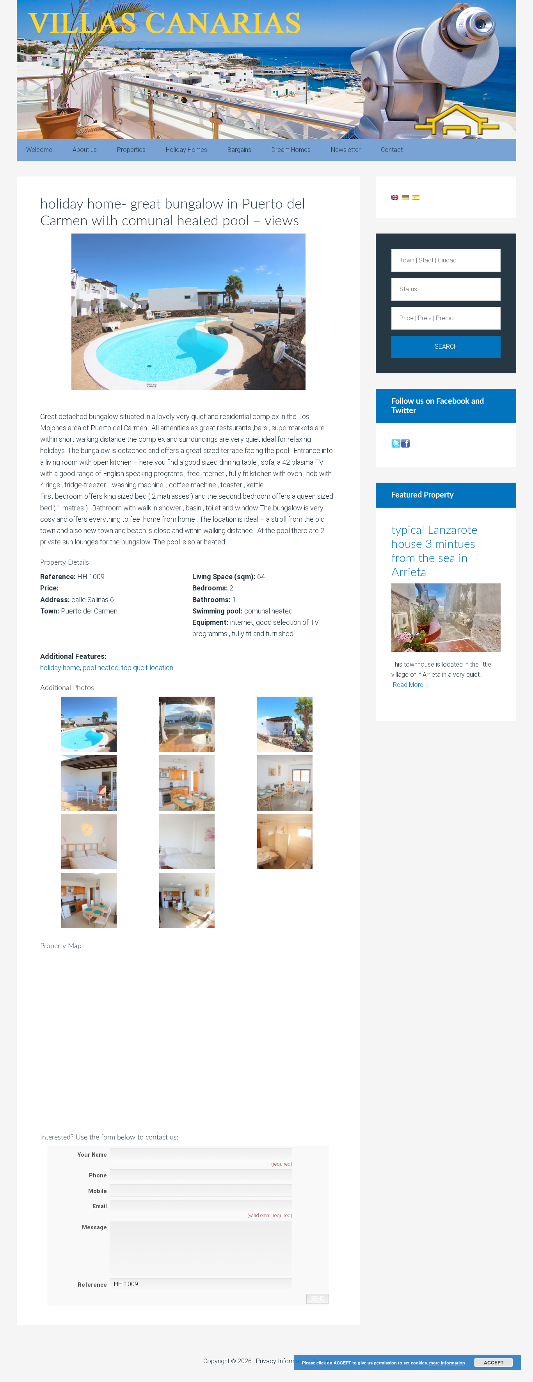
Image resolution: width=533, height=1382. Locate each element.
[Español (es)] (415, 197)
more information (447, 1363)
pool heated (101, 667)
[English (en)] (394, 197)
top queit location (147, 667)
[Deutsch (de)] (405, 197)
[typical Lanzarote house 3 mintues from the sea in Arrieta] (446, 619)
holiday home (60, 667)
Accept (493, 1362)
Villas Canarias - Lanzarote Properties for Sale (266, 69)
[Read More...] (409, 684)
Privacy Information (282, 1361)
